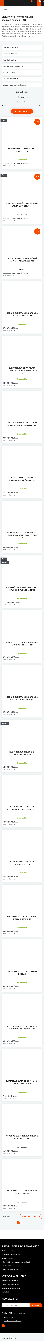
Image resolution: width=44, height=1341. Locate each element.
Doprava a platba (7, 1258)
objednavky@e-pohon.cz (12, 1321)
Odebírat (36, 1305)
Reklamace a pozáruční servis (12, 1254)
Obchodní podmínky (8, 1251)
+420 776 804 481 (10, 1317)
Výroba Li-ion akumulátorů (10, 1284)
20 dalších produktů (31, 1217)
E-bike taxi (5, 1292)
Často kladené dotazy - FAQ (11, 1288)
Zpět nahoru (6, 1217)
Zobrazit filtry (20, 111)
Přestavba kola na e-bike (10, 1281)
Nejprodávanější (22, 92)
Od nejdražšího (22, 102)
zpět (5, 10)
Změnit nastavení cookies (10, 1269)
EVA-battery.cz (7, 1266)
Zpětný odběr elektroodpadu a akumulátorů (16, 1262)
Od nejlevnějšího (22, 97)
